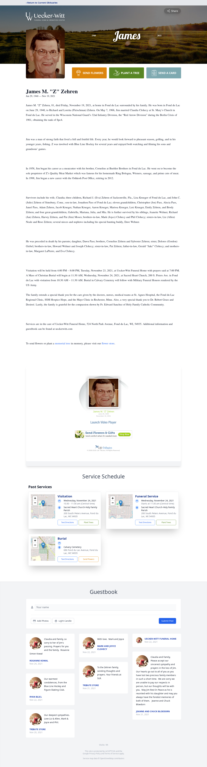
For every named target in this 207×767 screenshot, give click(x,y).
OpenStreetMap (107, 758)
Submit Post (167, 620)
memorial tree (62, 343)
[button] (43, 503)
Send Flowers (88, 559)
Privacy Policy (95, 753)
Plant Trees (88, 522)
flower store (108, 343)
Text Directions (67, 522)
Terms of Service (112, 753)
